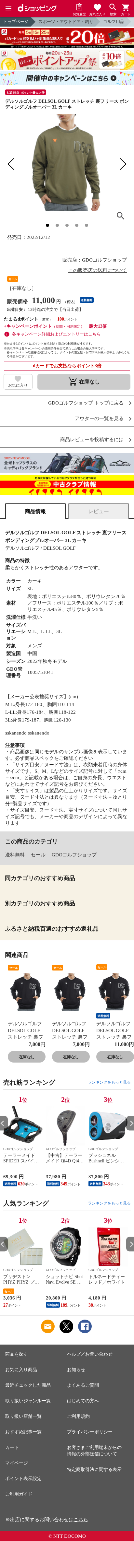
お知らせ (76, 1369)
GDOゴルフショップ (74, 854)
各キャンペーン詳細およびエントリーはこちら (56, 334)
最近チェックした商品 (28, 1385)
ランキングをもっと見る (109, 1082)
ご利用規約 (78, 1416)
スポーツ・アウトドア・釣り (65, 21)
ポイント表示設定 (23, 1478)
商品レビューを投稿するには (92, 439)
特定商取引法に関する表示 (94, 1469)
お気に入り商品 (21, 1369)
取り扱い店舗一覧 (23, 1416)
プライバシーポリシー (90, 1431)
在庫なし (26, 1056)
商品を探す (16, 1354)
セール (38, 854)
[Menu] (8, 8)
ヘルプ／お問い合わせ (90, 1354)
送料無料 (15, 854)
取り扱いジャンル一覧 (28, 1400)
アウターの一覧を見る (99, 418)
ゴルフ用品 (113, 21)
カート (12, 1447)
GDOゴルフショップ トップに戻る (86, 403)
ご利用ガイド (19, 1494)
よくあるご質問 (83, 1385)
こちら (81, 1519)
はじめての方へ (83, 1400)
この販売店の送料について (97, 270)
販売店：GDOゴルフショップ (94, 260)
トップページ (16, 21)
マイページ (16, 1463)
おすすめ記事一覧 (23, 1431)
